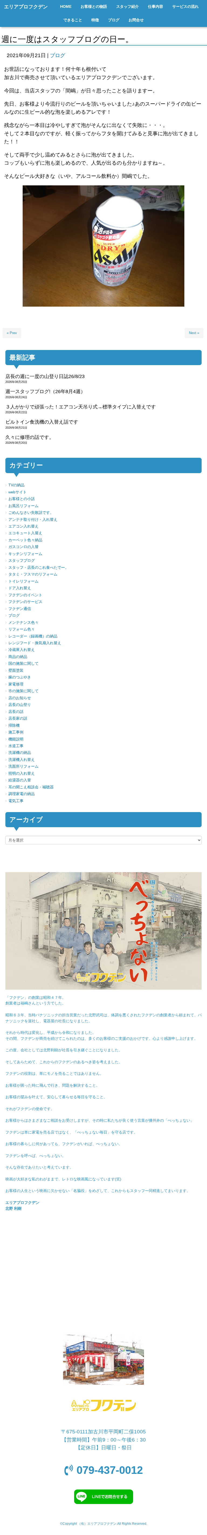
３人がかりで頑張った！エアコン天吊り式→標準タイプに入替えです (80, 407)
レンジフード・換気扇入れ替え (34, 643)
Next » (194, 333)
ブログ (57, 55)
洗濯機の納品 (19, 753)
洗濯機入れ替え (21, 760)
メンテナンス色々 (23, 623)
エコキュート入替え (25, 533)
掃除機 (14, 725)
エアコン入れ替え (23, 526)
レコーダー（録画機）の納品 (32, 636)
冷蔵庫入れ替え (21, 650)
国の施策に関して (23, 663)
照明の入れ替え (21, 773)
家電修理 (15, 684)
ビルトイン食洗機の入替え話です (41, 422)
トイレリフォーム (23, 581)
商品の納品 (17, 657)
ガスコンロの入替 (23, 547)
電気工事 (15, 801)
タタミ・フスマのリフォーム (32, 574)
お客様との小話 (21, 499)
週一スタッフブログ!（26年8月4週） (45, 391)
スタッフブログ (21, 561)
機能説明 (15, 739)
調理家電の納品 (21, 794)
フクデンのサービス (25, 602)
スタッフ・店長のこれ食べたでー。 (38, 568)
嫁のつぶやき (19, 677)
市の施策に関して (23, 691)
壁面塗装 (15, 670)
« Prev (12, 333)
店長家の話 (17, 718)
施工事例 (15, 732)
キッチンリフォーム (25, 554)
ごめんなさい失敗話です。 (31, 513)
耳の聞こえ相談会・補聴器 (31, 787)
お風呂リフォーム (23, 506)
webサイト (17, 492)
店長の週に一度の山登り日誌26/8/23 (45, 376)
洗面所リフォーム (23, 766)
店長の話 (15, 712)
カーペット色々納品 (25, 540)
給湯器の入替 (19, 780)
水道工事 (15, 746)
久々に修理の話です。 (29, 437)
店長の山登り (19, 705)
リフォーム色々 (21, 629)
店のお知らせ (19, 698)
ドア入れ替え (19, 588)
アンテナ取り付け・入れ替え (32, 520)
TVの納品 (16, 485)
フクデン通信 (19, 609)
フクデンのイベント (25, 595)
